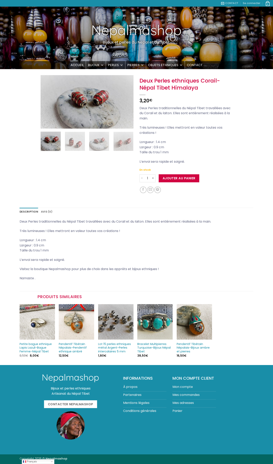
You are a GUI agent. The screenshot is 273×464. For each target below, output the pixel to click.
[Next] (126, 102)
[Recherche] (4, 34)
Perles (113, 65)
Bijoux (93, 65)
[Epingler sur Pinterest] (157, 190)
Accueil (77, 65)
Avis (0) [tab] (46, 211)
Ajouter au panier (179, 178)
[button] (251, 3)
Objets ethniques (163, 65)
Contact (195, 65)
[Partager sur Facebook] (143, 190)
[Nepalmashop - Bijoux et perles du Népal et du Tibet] (136, 33)
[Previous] (47, 102)
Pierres (133, 65)
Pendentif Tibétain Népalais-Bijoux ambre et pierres (193, 347)
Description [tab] (29, 211)
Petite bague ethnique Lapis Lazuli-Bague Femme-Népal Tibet (36, 347)
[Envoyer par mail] (150, 190)
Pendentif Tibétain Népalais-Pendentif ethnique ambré (73, 347)
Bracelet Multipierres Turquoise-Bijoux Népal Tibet (154, 347)
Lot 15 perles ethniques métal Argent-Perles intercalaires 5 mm (114, 347)
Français (31, 461)
